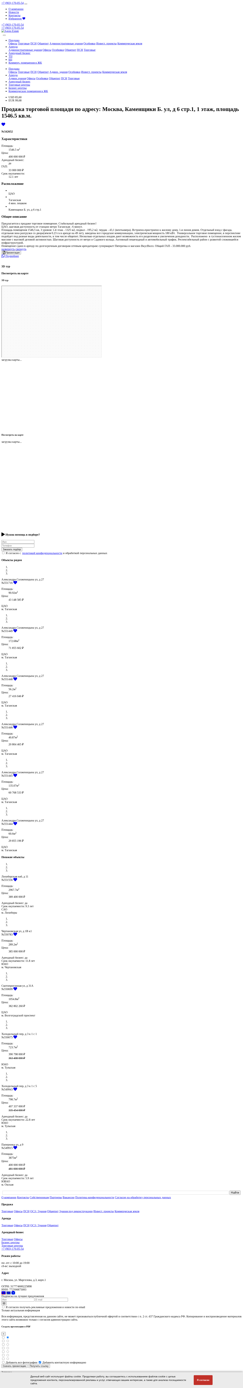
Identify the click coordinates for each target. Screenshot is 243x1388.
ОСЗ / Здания (38, 1211)
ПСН (33, 43)
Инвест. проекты (106, 43)
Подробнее (12, 256)
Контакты (14, 15)
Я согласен (203, 1380)
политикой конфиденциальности (42, 553)
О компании (16, 8)
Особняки (89, 43)
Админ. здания (58, 71)
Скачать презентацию (14, 1366)
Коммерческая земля (129, 43)
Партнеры (56, 1197)
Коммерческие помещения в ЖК (28, 91)
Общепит (43, 43)
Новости (14, 12)
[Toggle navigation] (25, 3)
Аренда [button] (13, 46)
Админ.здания (17, 78)
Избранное (15, 18)
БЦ (10, 59)
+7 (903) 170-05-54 (12, 2)
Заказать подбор (12, 549)
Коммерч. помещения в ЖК (25, 62)
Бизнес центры (18, 87)
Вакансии (69, 1197)
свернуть (20, 249)
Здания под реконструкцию (76, 1211)
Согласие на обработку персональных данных (143, 1197)
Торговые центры (19, 84)
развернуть (8, 249)
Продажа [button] (14, 40)
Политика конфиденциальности (94, 1197)
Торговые (24, 43)
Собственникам (39, 1197)
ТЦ (10, 56)
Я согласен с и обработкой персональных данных (56, 553)
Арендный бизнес (19, 53)
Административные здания (66, 43)
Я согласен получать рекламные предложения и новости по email (45, 1307)
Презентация (12, 252)
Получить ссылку (39, 1366)
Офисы (13, 43)
